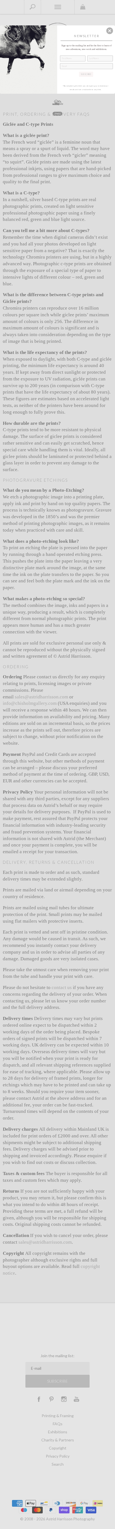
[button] (109, 30)
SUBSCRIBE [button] (86, 74)
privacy (57, 113)
